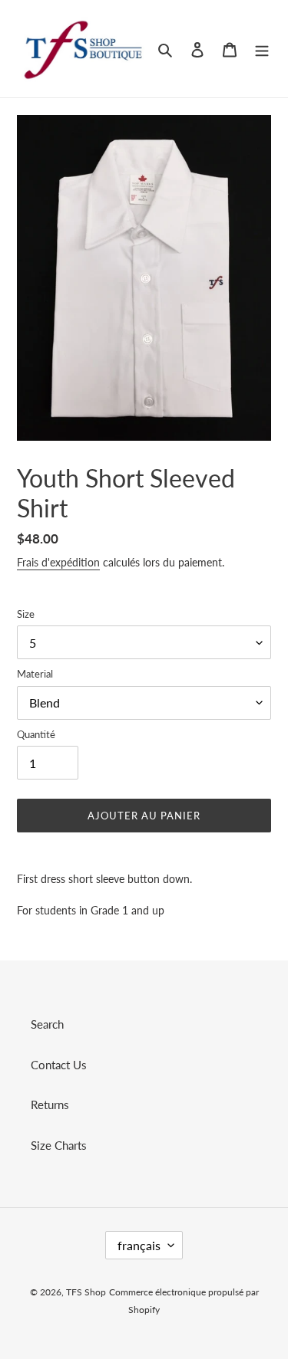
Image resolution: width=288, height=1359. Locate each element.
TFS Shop (86, 1292)
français (139, 1245)
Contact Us (59, 1065)
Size (26, 614)
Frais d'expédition (58, 562)
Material (35, 674)
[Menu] (262, 48)
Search (47, 1024)
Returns (50, 1104)
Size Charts (59, 1145)
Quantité (36, 734)
